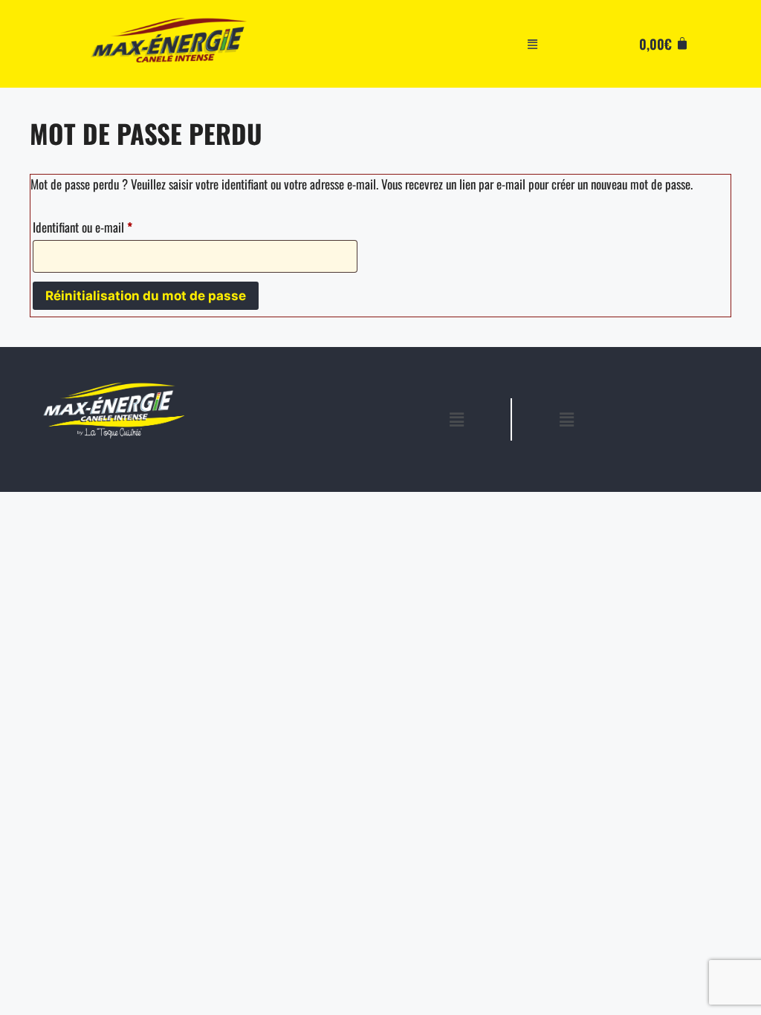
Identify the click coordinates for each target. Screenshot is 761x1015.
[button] (533, 43)
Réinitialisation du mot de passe (145, 295)
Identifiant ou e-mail (107, 225)
